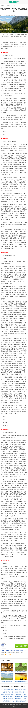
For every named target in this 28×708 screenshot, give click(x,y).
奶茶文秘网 (12, 704)
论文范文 (12, 5)
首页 (8, 5)
